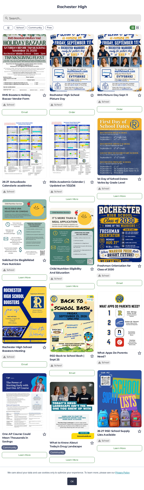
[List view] (138, 27)
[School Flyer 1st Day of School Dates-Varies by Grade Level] (119, 146)
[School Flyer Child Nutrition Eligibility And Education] (72, 236)
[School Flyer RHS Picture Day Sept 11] (119, 63)
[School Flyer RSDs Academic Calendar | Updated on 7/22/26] (72, 149)
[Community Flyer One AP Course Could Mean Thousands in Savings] (24, 402)
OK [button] (72, 481)
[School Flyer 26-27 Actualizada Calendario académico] (24, 149)
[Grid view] (132, 27)
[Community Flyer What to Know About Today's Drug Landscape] (72, 410)
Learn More (24, 277)
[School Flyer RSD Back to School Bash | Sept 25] (72, 323)
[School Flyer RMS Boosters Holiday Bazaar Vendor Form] (24, 63)
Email (24, 112)
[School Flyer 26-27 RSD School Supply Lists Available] (119, 399)
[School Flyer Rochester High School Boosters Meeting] (24, 315)
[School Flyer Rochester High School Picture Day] (72, 63)
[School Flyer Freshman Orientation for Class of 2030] (119, 233)
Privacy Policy (122, 472)
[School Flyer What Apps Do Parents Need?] (119, 320)
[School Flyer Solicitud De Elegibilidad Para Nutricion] (24, 228)
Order (72, 112)
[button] (8, 27)
